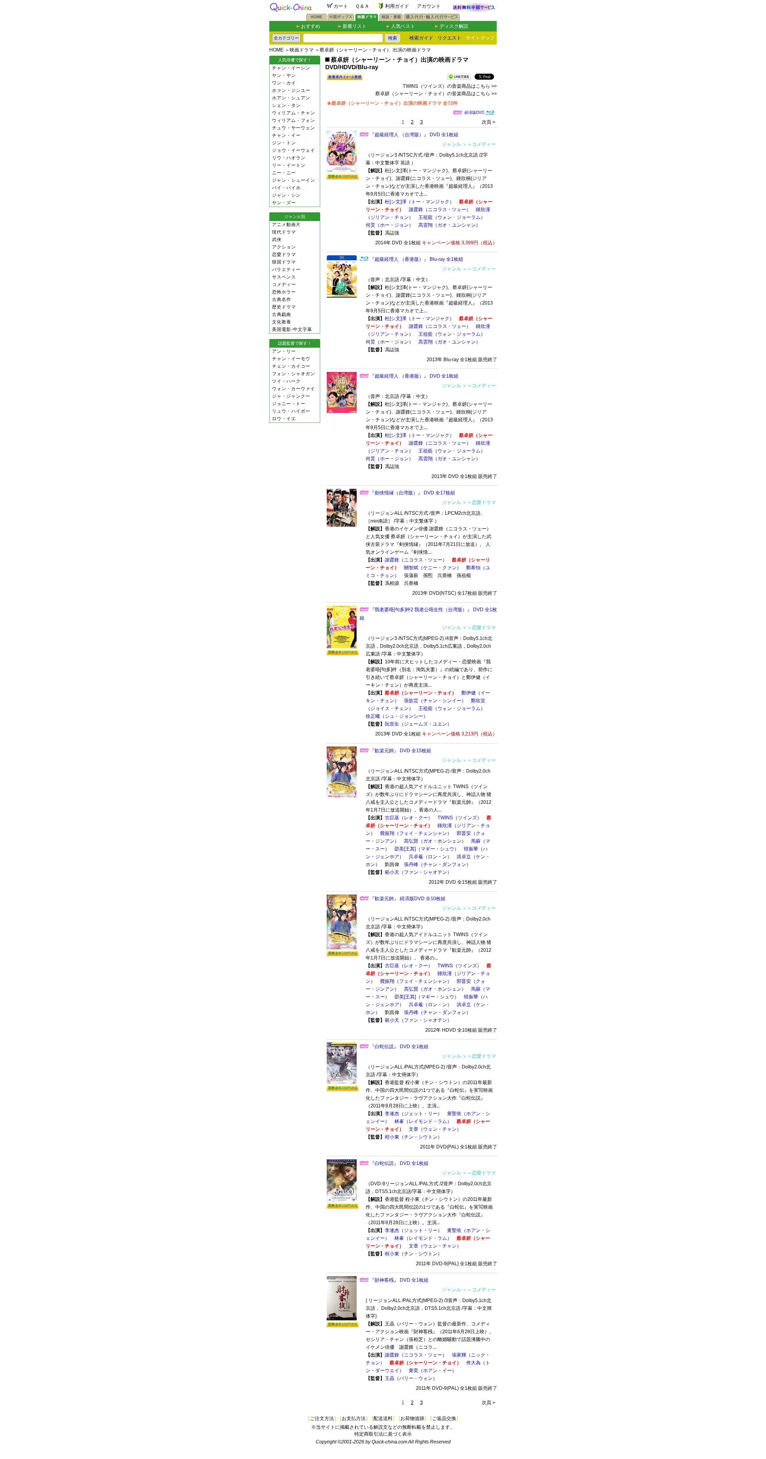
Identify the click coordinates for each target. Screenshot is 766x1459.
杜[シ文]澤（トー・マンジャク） (419, 201)
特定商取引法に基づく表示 (383, 1434)
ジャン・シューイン (293, 180)
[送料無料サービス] (474, 10)
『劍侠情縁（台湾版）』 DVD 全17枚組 (412, 492)
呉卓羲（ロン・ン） (430, 856)
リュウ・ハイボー (291, 411)
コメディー (284, 284)
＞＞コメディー (479, 144)
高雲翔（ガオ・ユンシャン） (449, 225)
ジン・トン (284, 142)
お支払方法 (354, 1418)
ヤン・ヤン (284, 75)
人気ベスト (403, 26)
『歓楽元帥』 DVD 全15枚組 (400, 750)
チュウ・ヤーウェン (293, 127)
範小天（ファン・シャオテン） (418, 872)
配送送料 (383, 1418)
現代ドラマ (284, 231)
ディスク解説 (454, 26)
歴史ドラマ (284, 306)
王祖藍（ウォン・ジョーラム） (451, 217)
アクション (284, 246)
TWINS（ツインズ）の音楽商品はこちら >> (450, 86)
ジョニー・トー (289, 403)
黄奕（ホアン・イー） (433, 1370)
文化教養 (281, 321)
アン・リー (284, 351)
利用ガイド (397, 6)
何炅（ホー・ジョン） (390, 225)
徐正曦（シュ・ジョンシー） (397, 716)
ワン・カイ (284, 82)
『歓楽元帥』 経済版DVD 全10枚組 (408, 898)
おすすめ (310, 26)
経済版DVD (474, 112)
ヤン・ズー (284, 202)
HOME (276, 49)
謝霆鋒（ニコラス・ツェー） (440, 209)
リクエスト (449, 37)
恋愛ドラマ (284, 254)
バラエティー (286, 269)
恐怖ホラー (284, 291)
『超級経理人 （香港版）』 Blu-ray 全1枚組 (416, 259)
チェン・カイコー (291, 366)
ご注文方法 (322, 1418)
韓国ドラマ (284, 261)
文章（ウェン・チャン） (435, 1129)
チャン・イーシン (291, 67)
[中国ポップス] (341, 19)
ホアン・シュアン (291, 97)
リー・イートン (289, 165)
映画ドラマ (302, 49)
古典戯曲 (281, 314)
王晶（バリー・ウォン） (411, 1378)
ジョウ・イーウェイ (293, 150)
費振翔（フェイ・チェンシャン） (416, 833)
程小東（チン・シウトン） (413, 1136)
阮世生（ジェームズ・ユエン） (418, 724)
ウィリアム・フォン (293, 120)
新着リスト (355, 26)
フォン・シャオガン (293, 373)
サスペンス (284, 276)
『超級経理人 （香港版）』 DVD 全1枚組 (414, 376)
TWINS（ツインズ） (459, 817)
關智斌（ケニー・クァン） (432, 567)
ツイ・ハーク (286, 381)
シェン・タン (286, 105)
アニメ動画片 (286, 224)
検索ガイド (421, 37)
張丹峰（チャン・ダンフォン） (437, 864)
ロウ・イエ (284, 418)
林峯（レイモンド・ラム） (423, 1121)
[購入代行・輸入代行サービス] (432, 19)
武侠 (277, 239)
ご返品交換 (444, 1418)
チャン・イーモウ (291, 358)
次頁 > (488, 122)
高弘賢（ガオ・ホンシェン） (435, 841)
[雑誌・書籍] (390, 19)
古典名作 (281, 299)
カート (341, 6)
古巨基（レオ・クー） (409, 817)
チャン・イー (286, 135)
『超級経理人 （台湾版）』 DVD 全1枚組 (414, 134)
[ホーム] (316, 19)
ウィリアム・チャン (293, 112)
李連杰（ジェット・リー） (413, 1113)
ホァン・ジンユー (291, 90)
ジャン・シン (286, 195)
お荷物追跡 (412, 1418)
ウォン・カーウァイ (293, 388)
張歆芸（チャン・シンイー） (435, 700)
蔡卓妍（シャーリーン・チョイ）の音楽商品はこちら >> (436, 93)
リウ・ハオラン (289, 157)
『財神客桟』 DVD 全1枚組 (399, 1280)
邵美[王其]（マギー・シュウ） (426, 848)
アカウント (429, 6)
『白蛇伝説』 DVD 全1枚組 (399, 1046)
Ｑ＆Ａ (362, 6)
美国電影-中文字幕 (292, 329)
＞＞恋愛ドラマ (479, 502)
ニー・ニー (284, 172)
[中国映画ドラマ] (366, 19)
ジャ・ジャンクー (291, 396)
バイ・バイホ (286, 187)
